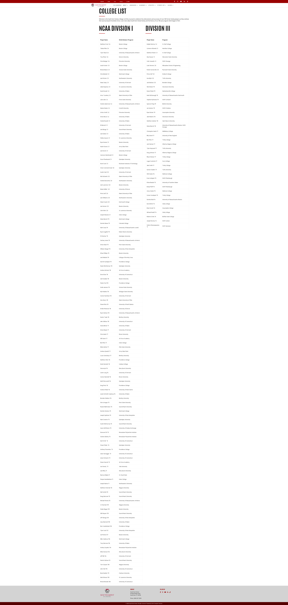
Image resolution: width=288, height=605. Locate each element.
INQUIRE (102, 1)
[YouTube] (181, 1)
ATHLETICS (151, 5)
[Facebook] (174, 1)
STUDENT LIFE (161, 5)
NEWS (109, 1)
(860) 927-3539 (137, 598)
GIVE (115, 1)
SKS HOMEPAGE (117, 5)
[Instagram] (177, 1)
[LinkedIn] (184, 1)
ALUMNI (128, 1)
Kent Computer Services (157, 603)
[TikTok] (187, 1)
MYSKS (121, 1)
